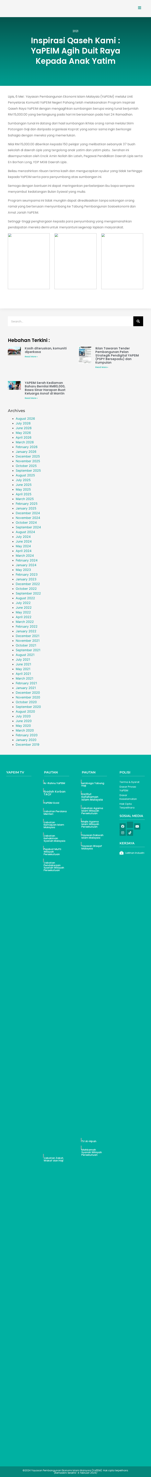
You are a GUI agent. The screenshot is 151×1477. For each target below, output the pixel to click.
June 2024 (24, 541)
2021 (75, 31)
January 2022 (26, 631)
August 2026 (25, 418)
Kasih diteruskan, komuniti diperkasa (46, 350)
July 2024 (23, 537)
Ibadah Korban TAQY (54, 793)
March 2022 (25, 622)
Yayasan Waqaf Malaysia (91, 847)
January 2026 (26, 452)
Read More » (31, 356)
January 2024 (26, 565)
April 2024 (23, 551)
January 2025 (26, 508)
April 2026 (23, 437)
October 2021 (26, 645)
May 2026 (23, 433)
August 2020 (25, 711)
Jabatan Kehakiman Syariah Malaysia (54, 838)
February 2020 (27, 735)
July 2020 (23, 716)
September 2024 (28, 527)
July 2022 (23, 603)
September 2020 (28, 707)
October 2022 (26, 589)
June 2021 (23, 664)
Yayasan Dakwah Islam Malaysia (92, 836)
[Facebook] (123, 826)
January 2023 (26, 579)
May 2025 (23, 489)
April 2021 (23, 674)
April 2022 (23, 617)
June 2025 (24, 485)
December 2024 (28, 513)
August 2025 (25, 475)
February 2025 (27, 504)
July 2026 (23, 423)
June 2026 (24, 428)
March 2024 (25, 555)
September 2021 (28, 650)
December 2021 (27, 636)
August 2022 (25, 598)
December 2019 (27, 744)
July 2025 (23, 480)
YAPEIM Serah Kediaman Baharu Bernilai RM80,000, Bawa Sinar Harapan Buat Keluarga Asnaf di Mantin (45, 388)
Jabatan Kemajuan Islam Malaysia (54, 825)
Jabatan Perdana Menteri (55, 813)
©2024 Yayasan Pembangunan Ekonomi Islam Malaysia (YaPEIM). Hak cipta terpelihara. (76, 1471)
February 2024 (27, 560)
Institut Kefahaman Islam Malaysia (92, 797)
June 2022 (24, 607)
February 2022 (27, 626)
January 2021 (26, 688)
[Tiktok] (130, 833)
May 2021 (23, 669)
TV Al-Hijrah (88, 1141)
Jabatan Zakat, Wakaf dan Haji (54, 1159)
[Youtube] (137, 826)
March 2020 (25, 730)
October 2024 (26, 522)
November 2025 (28, 461)
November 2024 (28, 518)
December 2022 (28, 584)
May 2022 (23, 612)
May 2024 (23, 546)
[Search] (138, 321)
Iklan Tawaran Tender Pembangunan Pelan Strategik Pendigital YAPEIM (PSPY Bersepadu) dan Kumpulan (117, 355)
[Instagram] (123, 833)
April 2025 (23, 494)
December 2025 (28, 456)
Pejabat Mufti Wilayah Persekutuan (52, 851)
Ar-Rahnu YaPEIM (54, 783)
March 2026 (25, 442)
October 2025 (26, 466)
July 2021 (23, 659)
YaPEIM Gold (51, 803)
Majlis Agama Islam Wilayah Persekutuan (90, 824)
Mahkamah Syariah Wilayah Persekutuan (91, 1152)
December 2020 (28, 693)
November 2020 (28, 697)
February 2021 (26, 683)
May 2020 (23, 726)
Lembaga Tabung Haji (92, 784)
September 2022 (28, 593)
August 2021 (25, 655)
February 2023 (27, 574)
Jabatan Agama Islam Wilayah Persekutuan (92, 811)
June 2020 (24, 721)
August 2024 (25, 532)
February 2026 (27, 447)
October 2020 (26, 702)
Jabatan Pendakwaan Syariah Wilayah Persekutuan (54, 866)
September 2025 (28, 470)
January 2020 (26, 740)
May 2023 (23, 570)
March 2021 (24, 678)
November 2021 (28, 641)
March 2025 (25, 499)
